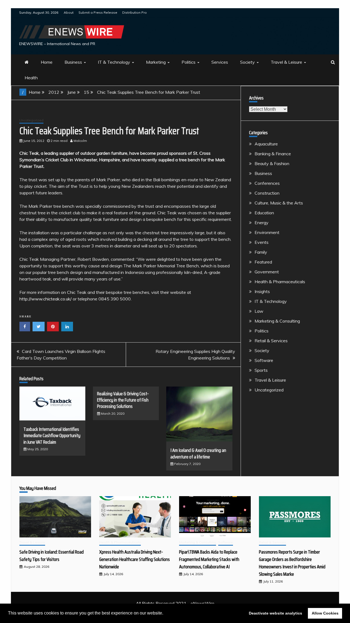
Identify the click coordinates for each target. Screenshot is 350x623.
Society (247, 62)
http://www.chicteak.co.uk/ (45, 299)
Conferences (267, 183)
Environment (267, 232)
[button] (165, 614)
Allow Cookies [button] (325, 613)
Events (262, 242)
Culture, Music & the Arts (279, 203)
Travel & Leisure (286, 62)
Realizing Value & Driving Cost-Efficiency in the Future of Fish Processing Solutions (123, 400)
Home (46, 62)
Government (267, 271)
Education (264, 212)
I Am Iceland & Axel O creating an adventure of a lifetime (198, 453)
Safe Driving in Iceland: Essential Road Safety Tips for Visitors (51, 555)
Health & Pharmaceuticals (280, 281)
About (69, 12)
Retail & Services (271, 340)
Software (264, 360)
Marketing (156, 62)
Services (219, 62)
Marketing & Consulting (277, 321)
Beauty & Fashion (272, 163)
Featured (263, 262)
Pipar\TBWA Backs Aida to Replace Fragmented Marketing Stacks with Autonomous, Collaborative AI (209, 559)
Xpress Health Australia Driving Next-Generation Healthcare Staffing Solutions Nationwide (134, 559)
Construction (267, 193)
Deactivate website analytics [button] (275, 613)
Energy (262, 222)
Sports (261, 370)
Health (31, 77)
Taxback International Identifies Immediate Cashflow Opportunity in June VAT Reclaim (52, 435)
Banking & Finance (273, 153)
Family (261, 252)
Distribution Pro (134, 12)
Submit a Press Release (97, 12)
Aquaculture (266, 144)
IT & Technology (114, 62)
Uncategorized (31, 120)
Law (259, 311)
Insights (262, 291)
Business (73, 62)
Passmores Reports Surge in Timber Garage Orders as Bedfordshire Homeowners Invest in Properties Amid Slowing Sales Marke (292, 563)
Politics (189, 62)
